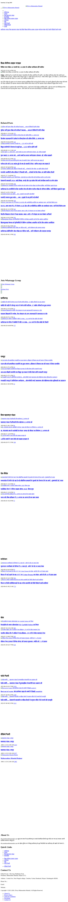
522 (15, 209)
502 (15, 217)
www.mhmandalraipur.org (13, 887)
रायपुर (5, 14)
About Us (7, 893)
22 (14, 384)
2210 (15, 686)
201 (15, 159)
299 (15, 184)
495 (15, 226)
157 (15, 325)
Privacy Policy (8, 895)
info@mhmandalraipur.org (12, 884)
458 (15, 201)
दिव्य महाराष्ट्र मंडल (9, 15)
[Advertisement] (34, 42)
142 (15, 142)
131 (15, 133)
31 (14, 492)
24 (14, 309)
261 (15, 192)
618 (15, 645)
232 (15, 175)
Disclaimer (7, 898)
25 (14, 375)
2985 (15, 761)
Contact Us (7, 900)
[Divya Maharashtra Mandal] (34, 6)
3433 (15, 745)
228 (15, 150)
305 (15, 628)
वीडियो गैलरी (7, 25)
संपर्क (5, 26)
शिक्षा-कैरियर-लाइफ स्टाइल (11, 18)
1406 (15, 695)
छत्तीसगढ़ (6, 12)
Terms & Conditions (10, 896)
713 (15, 586)
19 (14, 484)
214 (15, 167)
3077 (15, 753)
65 (14, 434)
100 (15, 442)
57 (14, 501)
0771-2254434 (12, 881)
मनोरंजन (6, 20)
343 (15, 636)
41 (14, 317)
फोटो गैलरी (7, 23)
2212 (15, 703)
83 (14, 569)
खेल (5, 21)
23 (14, 367)
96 (14, 425)
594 (15, 578)
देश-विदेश (6, 17)
